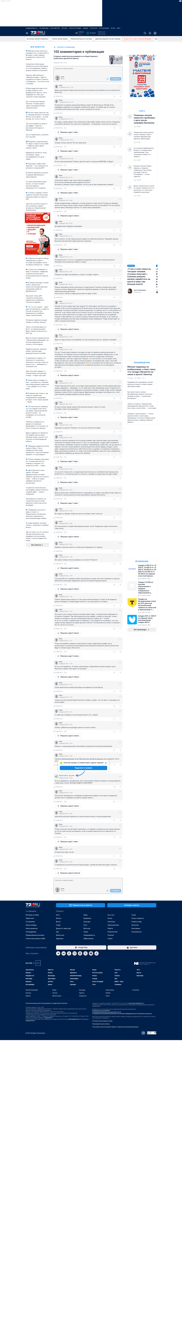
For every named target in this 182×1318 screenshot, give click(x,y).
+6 (114, 432)
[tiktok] (96, 953)
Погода (64, 28)
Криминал (87, 918)
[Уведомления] (150, 33)
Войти (62, 78)
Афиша (85, 28)
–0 (120, 96)
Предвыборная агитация (35, 935)
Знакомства (55, 28)
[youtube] (91, 953)
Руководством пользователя (101, 1010)
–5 (120, 837)
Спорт (133, 915)
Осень (110, 918)
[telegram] (58, 953)
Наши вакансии (31, 928)
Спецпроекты (136, 932)
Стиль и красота (137, 918)
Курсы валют (104, 28)
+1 (114, 165)
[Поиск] (144, 33)
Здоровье (59, 939)
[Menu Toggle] (26, 33)
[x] (85, 953)
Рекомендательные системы (100, 1024)
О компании (30, 922)
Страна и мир (136, 922)
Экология (135, 925)
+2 (114, 297)
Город (58, 925)
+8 (114, 629)
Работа (110, 928)
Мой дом (87, 928)
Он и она (111, 915)
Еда (57, 932)
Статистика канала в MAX (35, 939)
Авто (58, 915)
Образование (88, 939)
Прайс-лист (30, 918)
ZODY (118, 28)
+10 (114, 787)
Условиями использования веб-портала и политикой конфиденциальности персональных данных (122, 1013)
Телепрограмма (75, 28)
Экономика (135, 928)
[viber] (74, 953)
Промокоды (44, 28)
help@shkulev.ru (30, 1020)
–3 (120, 820)
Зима (85, 915)
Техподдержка (31, 932)
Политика (111, 922)
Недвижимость (32, 28)
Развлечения (112, 932)
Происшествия (113, 925)
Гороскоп (93, 28)
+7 (114, 652)
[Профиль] (155, 33)
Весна (58, 922)
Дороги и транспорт (63, 928)
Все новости (37, 47)
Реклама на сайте (32, 915)
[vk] (64, 953)
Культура (87, 922)
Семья (110, 939)
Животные (60, 935)
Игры (113, 28)
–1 (120, 146)
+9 (114, 706)
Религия (111, 935)
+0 (114, 96)
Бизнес (58, 918)
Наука (86, 932)
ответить (59, 96)
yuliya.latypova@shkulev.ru (136, 1003)
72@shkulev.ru (48, 1017)
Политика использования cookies (102, 1021)
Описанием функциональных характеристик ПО (106, 1012)
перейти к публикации (66, 47)
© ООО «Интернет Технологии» (35, 1033)
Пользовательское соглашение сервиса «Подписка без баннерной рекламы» (115, 1027)
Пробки (91, 33)
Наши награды (31, 925)
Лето (85, 925)
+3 (114, 517)
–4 (120, 765)
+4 (114, 371)
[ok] (69, 953)
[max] (80, 953)
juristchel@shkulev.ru (74, 1019)
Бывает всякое (63, 775)
